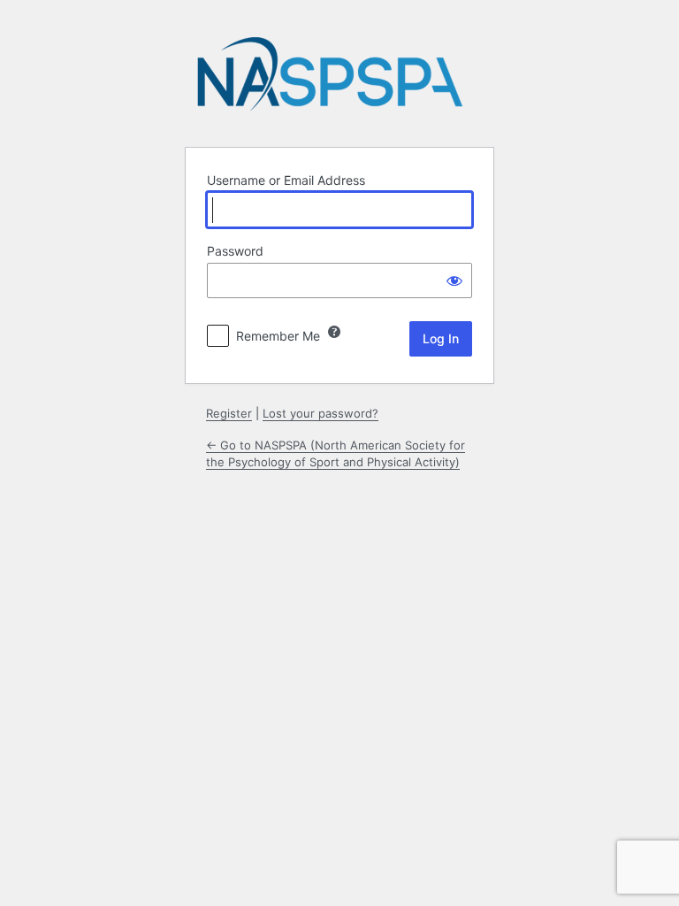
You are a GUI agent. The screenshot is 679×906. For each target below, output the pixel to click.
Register (229, 413)
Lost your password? (320, 413)
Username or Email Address (286, 180)
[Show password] (454, 280)
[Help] (334, 331)
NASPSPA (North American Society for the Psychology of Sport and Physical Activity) (330, 80)
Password (235, 250)
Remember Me (278, 335)
